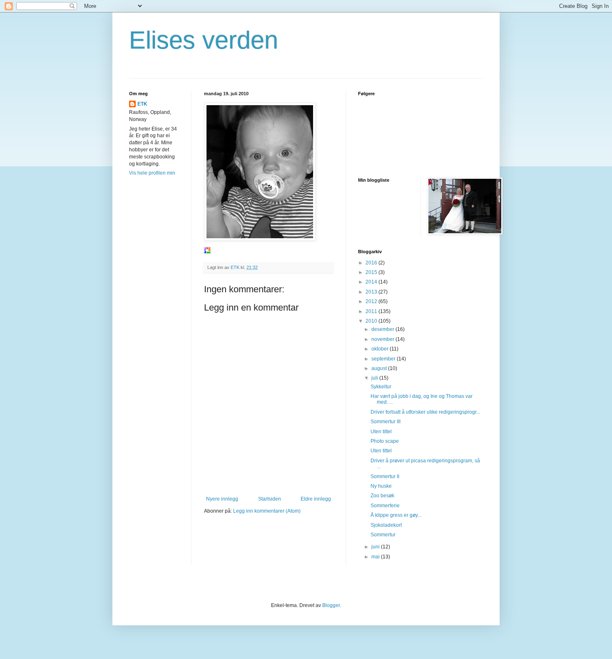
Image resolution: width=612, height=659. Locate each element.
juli (375, 378)
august (379, 368)
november (383, 339)
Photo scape (385, 441)
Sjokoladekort (386, 525)
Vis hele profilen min (152, 173)
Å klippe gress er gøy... (396, 515)
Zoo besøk (382, 496)
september (384, 359)
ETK (142, 104)
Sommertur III (386, 422)
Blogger (331, 605)
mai (376, 557)
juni (376, 547)
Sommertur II (385, 476)
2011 (372, 311)
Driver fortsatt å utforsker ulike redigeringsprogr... (425, 412)
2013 (372, 292)
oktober (380, 349)
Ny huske (381, 486)
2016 (372, 263)
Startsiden (269, 499)
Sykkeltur (381, 387)
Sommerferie (385, 505)
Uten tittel (381, 431)
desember (383, 329)
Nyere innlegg (222, 499)
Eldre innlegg (316, 499)
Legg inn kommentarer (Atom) (267, 511)
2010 (372, 321)
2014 (372, 282)
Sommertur (383, 535)
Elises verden (203, 40)
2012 (372, 301)
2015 (372, 272)
